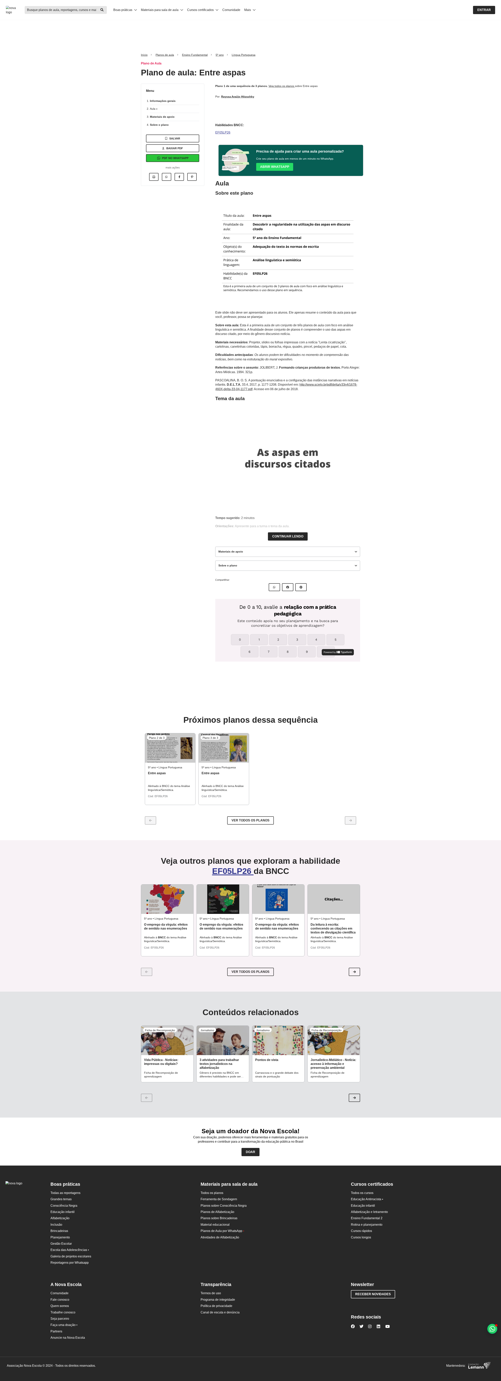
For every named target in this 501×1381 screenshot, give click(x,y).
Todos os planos (212, 1193)
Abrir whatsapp (274, 166)
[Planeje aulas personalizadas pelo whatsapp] (492, 1329)
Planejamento (60, 1237)
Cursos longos (361, 1237)
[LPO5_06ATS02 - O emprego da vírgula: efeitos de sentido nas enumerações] (223, 899)
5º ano (220, 54)
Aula (153, 108)
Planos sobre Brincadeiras (219, 1218)
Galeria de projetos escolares (70, 1256)
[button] (354, 972)
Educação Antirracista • (367, 1199)
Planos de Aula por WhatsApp (222, 1231)
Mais (248, 10)
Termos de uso (211, 1293)
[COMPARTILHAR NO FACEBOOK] (287, 587)
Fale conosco (59, 1299)
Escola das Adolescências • (69, 1250)
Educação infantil (62, 1212)
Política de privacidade (216, 1306)
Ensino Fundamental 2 (366, 1218)
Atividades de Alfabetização (220, 1237)
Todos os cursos (362, 1193)
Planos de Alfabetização (217, 1212)
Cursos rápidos (361, 1231)
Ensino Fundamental (195, 54)
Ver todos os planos (250, 820)
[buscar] (102, 10)
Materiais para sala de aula (160, 10)
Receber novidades (373, 1294)
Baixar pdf (174, 148)
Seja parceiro (59, 1318)
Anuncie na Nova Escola (67, 1337)
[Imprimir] (154, 177)
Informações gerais (163, 100)
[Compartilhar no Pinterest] (192, 177)
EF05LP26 (222, 132)
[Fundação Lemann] (479, 1366)
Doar (250, 1152)
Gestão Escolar (61, 1243)
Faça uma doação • (63, 1325)
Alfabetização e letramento (369, 1212)
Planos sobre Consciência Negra (224, 1205)
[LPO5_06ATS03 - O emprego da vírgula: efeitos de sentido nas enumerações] (278, 899)
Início (144, 54)
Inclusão (56, 1224)
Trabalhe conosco (62, 1312)
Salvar (174, 138)
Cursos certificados (200, 10)
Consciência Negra (63, 1205)
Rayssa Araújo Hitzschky (237, 96)
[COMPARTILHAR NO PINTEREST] (301, 587)
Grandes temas (61, 1199)
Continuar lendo (287, 536)
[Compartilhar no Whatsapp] (166, 177)
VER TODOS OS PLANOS (250, 971)
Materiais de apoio (162, 116)
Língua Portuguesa (243, 54)
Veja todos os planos (282, 86)
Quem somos (59, 1306)
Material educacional (215, 1224)
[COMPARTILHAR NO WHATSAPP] (274, 587)
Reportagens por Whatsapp (69, 1262)
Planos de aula (165, 54)
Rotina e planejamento (366, 1224)
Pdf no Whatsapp (175, 158)
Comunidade (231, 10)
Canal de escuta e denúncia (220, 1312)
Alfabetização (59, 1218)
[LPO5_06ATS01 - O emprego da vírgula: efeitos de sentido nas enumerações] (167, 899)
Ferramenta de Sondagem (219, 1199)
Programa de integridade (218, 1299)
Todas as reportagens (65, 1193)
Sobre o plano (159, 124)
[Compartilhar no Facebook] (179, 177)
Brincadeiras (59, 1231)
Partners (56, 1331)
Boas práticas (123, 10)
